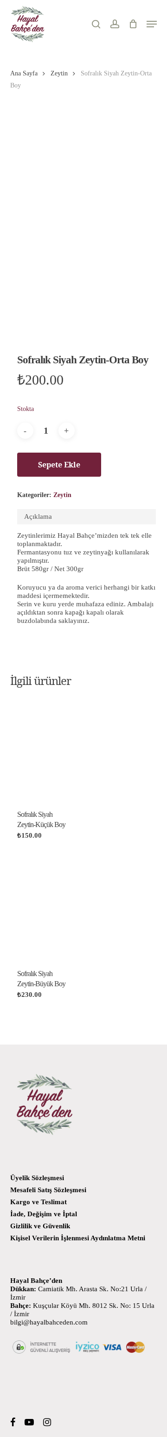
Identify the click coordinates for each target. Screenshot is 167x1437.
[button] (152, 24)
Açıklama (38, 516)
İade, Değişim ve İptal (43, 1214)
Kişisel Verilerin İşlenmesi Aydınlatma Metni (77, 1238)
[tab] (86, 516)
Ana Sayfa (24, 73)
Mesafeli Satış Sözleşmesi (48, 1190)
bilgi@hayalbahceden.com (49, 1322)
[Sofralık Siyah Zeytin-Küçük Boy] (43, 748)
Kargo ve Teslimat (38, 1202)
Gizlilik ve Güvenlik (40, 1226)
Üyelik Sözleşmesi (37, 1178)
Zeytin (59, 73)
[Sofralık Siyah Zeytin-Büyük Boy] (43, 908)
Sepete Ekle (59, 465)
